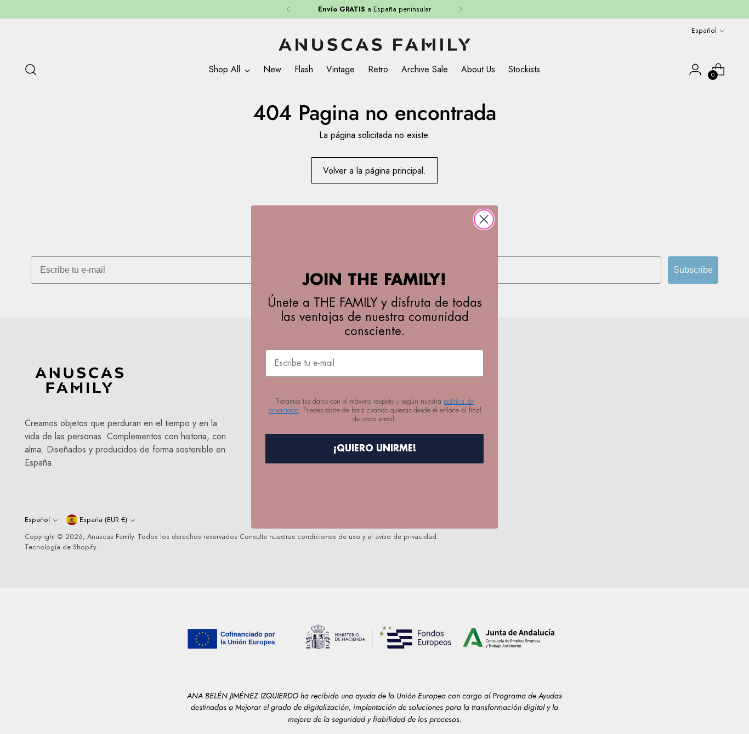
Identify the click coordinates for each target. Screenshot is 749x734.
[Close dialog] (483, 219)
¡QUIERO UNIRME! (374, 448)
